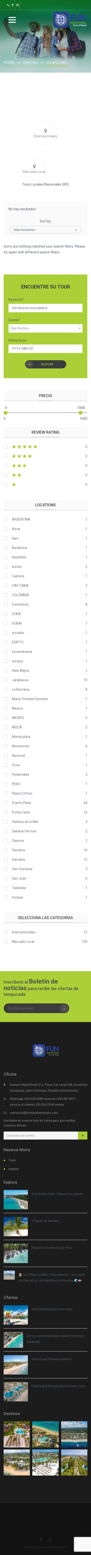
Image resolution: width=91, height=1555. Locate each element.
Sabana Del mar (24, 831)
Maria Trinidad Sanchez (30, 699)
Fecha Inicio (17, 340)
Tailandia (19, 888)
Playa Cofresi (22, 793)
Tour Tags (30, 62)
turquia (17, 897)
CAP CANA (20, 585)
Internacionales (23, 932)
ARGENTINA (21, 519)
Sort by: (45, 221)
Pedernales (20, 774)
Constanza (20, 604)
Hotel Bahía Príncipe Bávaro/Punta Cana (58, 1386)
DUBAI (17, 623)
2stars (45, 475)
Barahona (19, 548)
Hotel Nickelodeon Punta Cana (52, 1309)
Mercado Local (23, 942)
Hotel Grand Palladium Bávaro (52, 1359)
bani (15, 538)
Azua (16, 529)
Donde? (14, 320)
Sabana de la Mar (25, 822)
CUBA (16, 614)
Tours (12, 1160)
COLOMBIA (20, 595)
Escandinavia (22, 652)
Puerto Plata (21, 803)
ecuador (18, 633)
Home (9, 62)
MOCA (17, 727)
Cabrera (18, 576)
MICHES (18, 718)
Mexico (17, 708)
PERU (16, 784)
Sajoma (18, 841)
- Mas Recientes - (24, 230)
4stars (45, 456)
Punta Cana (21, 812)
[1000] (81, 413)
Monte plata (21, 737)
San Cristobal (22, 869)
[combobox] (45, 328)
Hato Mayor (21, 670)
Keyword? (16, 300)
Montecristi (20, 746)
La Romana (20, 689)
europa (17, 661)
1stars (45, 484)
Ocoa (16, 765)
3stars (45, 466)
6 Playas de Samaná (45, 1221)
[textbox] (45, 328)
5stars (45, 447)
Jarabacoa (20, 680)
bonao (17, 567)
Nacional (18, 756)
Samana (18, 850)
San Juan (19, 878)
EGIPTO (18, 642)
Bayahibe (19, 557)
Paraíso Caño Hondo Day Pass (52, 1248)
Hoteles (13, 1169)
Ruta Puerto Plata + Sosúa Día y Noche (57, 1194)
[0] (6, 413)
